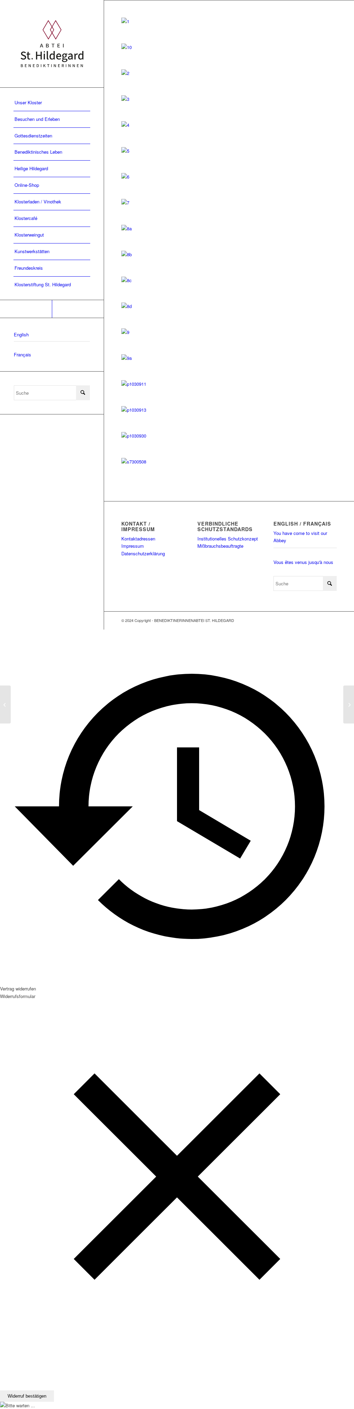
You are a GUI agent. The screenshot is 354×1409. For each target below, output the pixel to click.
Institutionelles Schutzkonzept (227, 538)
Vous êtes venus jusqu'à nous (303, 562)
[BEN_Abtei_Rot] (52, 44)
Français (22, 354)
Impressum (132, 546)
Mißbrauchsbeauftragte (220, 546)
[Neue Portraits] (5, 704)
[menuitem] (51, 103)
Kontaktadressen (138, 538)
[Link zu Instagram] (78, 309)
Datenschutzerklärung (143, 553)
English (21, 334)
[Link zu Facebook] (26, 309)
